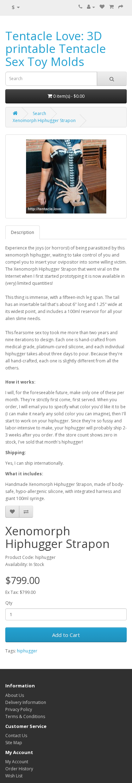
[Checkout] (120, 7)
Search (39, 113)
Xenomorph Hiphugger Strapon (44, 121)
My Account (16, 762)
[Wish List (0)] (102, 7)
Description (22, 232)
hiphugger (27, 651)
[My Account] (91, 7)
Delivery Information (25, 702)
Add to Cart (66, 634)
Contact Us (16, 736)
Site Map (13, 743)
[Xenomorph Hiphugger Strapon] (66, 176)
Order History (19, 769)
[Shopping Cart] (111, 7)
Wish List (14, 776)
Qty (8, 603)
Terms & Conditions (25, 716)
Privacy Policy (18, 709)
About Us (14, 695)
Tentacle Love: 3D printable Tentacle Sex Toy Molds (55, 49)
